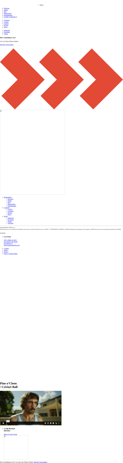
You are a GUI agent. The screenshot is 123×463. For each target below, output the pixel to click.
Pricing (6, 25)
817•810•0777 (8, 243)
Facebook (7, 32)
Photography (8, 13)
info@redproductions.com (12, 245)
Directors (6, 8)
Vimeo (6, 34)
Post (5, 12)
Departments (8, 197)
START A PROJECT (10, 17)
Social (6, 216)
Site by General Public (10, 254)
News (5, 27)
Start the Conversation (6, 44)
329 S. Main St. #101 (10, 240)
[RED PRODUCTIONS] (18, 5)
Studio (6, 10)
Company (7, 20)
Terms (6, 250)
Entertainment (8, 15)
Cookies (6, 248)
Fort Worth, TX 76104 (10, 242)
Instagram (7, 30)
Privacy (6, 252)
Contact (6, 24)
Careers (6, 22)
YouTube (10, 223)
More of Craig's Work (10, 434)
